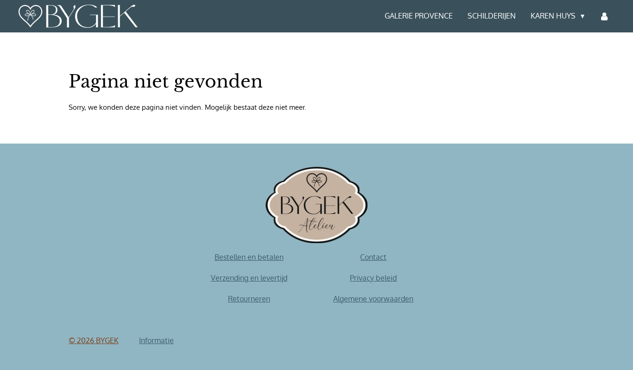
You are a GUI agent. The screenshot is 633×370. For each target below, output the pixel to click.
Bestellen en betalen (249, 257)
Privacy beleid (373, 277)
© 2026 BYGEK (94, 340)
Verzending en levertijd (249, 277)
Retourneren (249, 298)
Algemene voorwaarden (373, 298)
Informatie (156, 340)
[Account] (604, 16)
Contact (373, 257)
